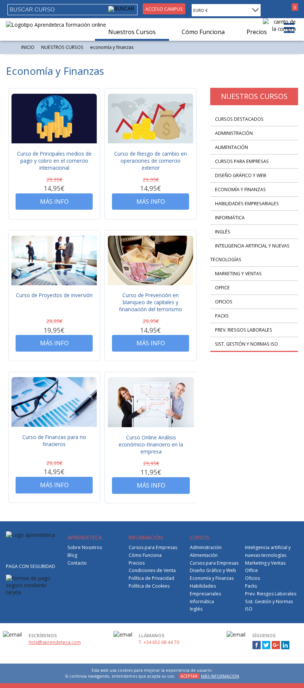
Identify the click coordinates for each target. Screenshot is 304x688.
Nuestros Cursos (132, 32)
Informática (230, 218)
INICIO (27, 47)
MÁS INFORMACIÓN (220, 676)
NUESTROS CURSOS (62, 47)
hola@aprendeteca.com (55, 642)
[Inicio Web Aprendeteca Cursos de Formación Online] (56, 24)
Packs (222, 316)
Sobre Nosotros (84, 547)
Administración (234, 133)
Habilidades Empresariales (247, 203)
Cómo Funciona (145, 555)
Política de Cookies (149, 586)
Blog (72, 555)
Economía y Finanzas (240, 189)
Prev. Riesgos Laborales (243, 330)
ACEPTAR (189, 676)
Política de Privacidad (151, 578)
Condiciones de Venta (152, 570)
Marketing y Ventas (238, 273)
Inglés (222, 232)
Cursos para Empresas (242, 161)
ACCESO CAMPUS (164, 9)
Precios (137, 563)
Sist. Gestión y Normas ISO (246, 344)
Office (222, 288)
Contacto (77, 563)
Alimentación (231, 147)
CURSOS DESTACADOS (239, 119)
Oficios (223, 302)
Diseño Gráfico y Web (240, 175)
